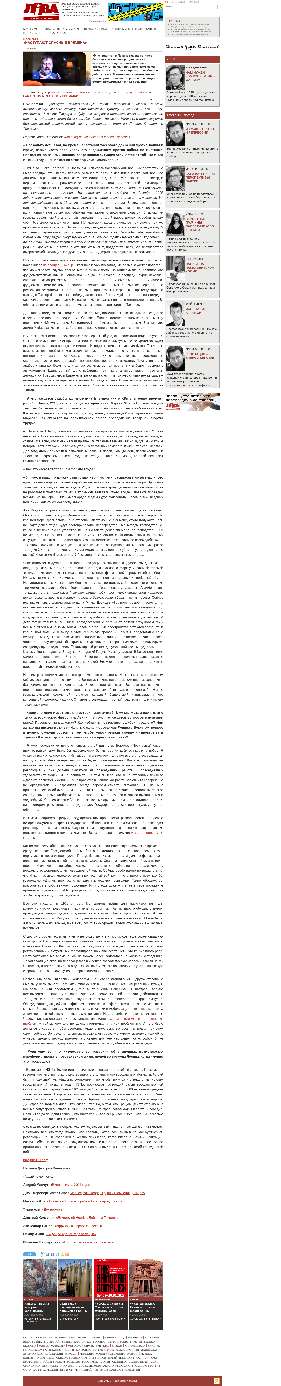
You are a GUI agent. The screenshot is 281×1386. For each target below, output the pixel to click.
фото (27, 1369)
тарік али (67, 1365)
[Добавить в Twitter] (57, 1254)
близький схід (82, 92)
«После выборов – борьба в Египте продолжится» (85, 1201)
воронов (99, 1341)
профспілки (32, 1361)
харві (37, 1369)
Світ (41, 28)
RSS (171, 1)
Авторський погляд (180, 115)
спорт (154, 1361)
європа (50, 92)
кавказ (117, 1345)
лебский (56, 1353)
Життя (132, 28)
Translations (56, 33)
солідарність (138, 1361)
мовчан (132, 1353)
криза (40, 95)
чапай (87, 1369)
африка (97, 1337)
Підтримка (193, 1)
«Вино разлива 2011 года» (70, 1185)
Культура (29, 28)
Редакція (180, 1)
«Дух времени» (53, 1209)
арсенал (83, 1337)
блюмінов (135, 1337)
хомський (50, 1369)
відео (27, 1341)
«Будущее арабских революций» (71, 1234)
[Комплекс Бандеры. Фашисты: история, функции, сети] (111, 1278)
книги (69, 1349)
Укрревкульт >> (98, 21)
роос (85, 1361)
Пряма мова (69, 28)
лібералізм (123, 1349)
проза (153, 1357)
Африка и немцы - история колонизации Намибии (37, 1309)
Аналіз (40, 33)
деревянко (147, 1341)
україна (108, 1365)
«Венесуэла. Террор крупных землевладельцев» (107, 1193)
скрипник (119, 1361)
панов (101, 1357)
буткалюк (152, 1337)
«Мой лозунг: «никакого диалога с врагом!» (97, 137)
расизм (73, 95)
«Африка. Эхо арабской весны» (78, 1226)
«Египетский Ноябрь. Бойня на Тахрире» (87, 1217)
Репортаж (101, 28)
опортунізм (59, 95)
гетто (120, 92)
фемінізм (140, 1365)
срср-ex (28, 1365)
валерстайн (52, 1341)
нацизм (29, 1357)
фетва (154, 1365)
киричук (154, 1345)
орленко (62, 1357)
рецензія (73, 1361)
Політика (86, 28)
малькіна (87, 1353)
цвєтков (66, 1369)
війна (96, 92)
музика (146, 1353)
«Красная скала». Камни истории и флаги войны (142, 1307)
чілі (77, 1369)
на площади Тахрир (58, 265)
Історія (28, 33)
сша (54, 1365)
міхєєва (71, 1353)
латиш (43, 1353)
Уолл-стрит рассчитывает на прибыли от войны (74, 1307)
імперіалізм (64, 92)
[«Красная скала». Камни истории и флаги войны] (146, 1278)
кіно (148, 92)
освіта (75, 1357)
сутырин (42, 1365)
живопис (74, 1345)
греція (130, 92)
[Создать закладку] (62, 1254)
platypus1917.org (36, 1160)
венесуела (109, 92)
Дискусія (52, 28)
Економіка (118, 28)
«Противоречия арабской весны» (88, 1242)
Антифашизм (148, 28)
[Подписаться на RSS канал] (67, 1254)
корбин (98, 1349)
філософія (123, 1365)
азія (72, 1337)
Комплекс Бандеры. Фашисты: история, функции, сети (109, 1307)
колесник (29, 95)
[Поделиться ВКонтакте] (47, 1254)
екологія (29, 1345)
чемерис (100, 1369)
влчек (86, 1341)
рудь (94, 1361)
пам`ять (88, 1357)
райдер (47, 1361)
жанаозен (58, 1345)
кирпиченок (33, 1349)
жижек (140, 92)
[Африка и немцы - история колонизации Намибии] (40, 1278)
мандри (101, 1353)
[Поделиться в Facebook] (52, 1254)
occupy (28, 1337)
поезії (112, 1357)
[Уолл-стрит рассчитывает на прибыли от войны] (75, 1278)
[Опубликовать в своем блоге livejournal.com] (42, 1254)
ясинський (132, 1369)
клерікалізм (54, 1349)
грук (133, 1341)
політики (125, 1357)
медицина (117, 1353)
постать (140, 1357)
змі (98, 1345)
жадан (44, 1345)
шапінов (115, 1369)
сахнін (105, 1361)
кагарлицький (135, 1345)
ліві (48, 95)
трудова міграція (88, 1365)
